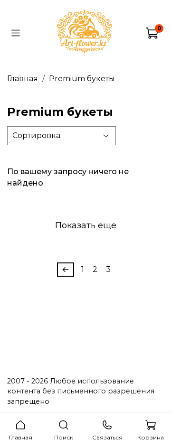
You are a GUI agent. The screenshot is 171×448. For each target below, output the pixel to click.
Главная (22, 78)
